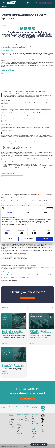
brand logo (9, 130)
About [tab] (45, 212)
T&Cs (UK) (34, 433)
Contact (11, 427)
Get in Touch (27, 399)
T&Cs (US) (34, 434)
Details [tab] (27, 212)
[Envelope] (43, 411)
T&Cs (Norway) (34, 437)
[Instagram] (44, 409)
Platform (26, 416)
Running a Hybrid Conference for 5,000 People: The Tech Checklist (13, 365)
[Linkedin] (42, 409)
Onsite (26, 418)
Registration (19, 417)
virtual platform (44, 120)
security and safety (15, 267)
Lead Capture (18, 431)
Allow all (45, 238)
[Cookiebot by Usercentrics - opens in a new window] (47, 208)
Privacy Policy (35, 431)
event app (44, 118)
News (33, 421)
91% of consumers (10, 109)
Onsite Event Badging (19, 423)
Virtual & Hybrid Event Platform (20, 427)
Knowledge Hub (34, 417)
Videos (33, 420)
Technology (11, 419)
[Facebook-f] (42, 407)
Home (10, 417)
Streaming (27, 420)
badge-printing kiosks (13, 143)
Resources (11, 426)
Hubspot (9, 91)
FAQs (26, 422)
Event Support (11, 422)
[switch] (21, 233)
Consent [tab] (9, 212)
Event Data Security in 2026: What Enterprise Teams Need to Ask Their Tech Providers (12, 332)
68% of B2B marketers (43, 194)
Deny (10, 238)
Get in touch (39, 279)
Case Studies (35, 423)
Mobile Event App (20, 420)
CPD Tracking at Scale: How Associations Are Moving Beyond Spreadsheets (41, 332)
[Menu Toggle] (28, 3)
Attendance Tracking (19, 434)
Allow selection (27, 238)
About (10, 424)
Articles (34, 425)
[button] (21, 28)
